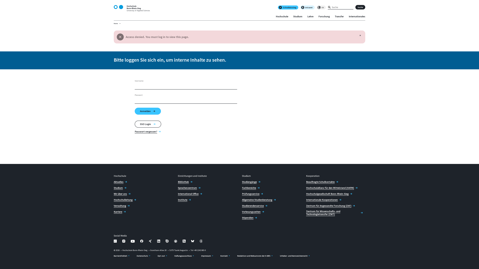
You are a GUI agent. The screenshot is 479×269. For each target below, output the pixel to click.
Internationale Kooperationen (322, 199)
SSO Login (145, 124)
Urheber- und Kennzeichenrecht (294, 256)
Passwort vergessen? (146, 131)
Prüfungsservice (250, 193)
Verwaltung (120, 205)
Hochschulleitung (123, 199)
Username (139, 81)
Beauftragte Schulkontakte (320, 181)
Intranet (309, 7)
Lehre (310, 16)
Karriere (118, 211)
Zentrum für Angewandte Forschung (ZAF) (328, 205)
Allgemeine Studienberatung (257, 199)
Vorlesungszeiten (251, 211)
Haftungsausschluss (183, 256)
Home (116, 23)
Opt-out (161, 256)
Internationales (357, 16)
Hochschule (282, 16)
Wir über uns (120, 193)
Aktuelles (118, 181)
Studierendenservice (253, 205)
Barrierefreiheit (120, 256)
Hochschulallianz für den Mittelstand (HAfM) (330, 187)
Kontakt (224, 256)
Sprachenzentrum (187, 187)
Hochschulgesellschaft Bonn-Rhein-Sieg (327, 193)
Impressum (206, 256)
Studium (297, 16)
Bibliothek (183, 181)
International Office (188, 193)
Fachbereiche (249, 187)
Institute (182, 199)
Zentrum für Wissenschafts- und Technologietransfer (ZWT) (323, 213)
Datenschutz (142, 256)
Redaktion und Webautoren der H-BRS (253, 256)
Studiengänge (249, 181)
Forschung (324, 16)
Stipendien (247, 217)
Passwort (139, 95)
